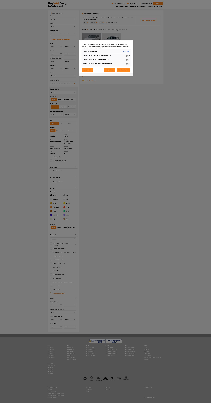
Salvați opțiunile (110, 69)
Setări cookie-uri (87, 69)
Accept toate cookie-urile (123, 69)
